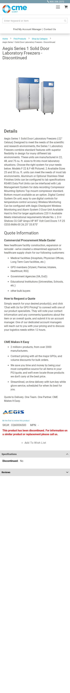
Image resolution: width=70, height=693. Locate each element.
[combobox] (35, 20)
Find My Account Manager (27, 29)
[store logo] (14, 9)
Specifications (9, 454)
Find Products (20, 39)
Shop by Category (40, 39)
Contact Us (50, 29)
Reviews (6, 472)
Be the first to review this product (15, 421)
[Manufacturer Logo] (13, 416)
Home (5, 39)
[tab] (35, 454)
